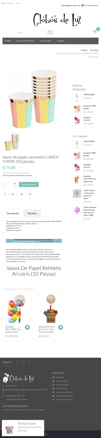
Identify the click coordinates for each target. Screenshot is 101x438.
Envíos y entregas (62, 385)
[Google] (30, 194)
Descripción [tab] (13, 213)
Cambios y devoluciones (64, 399)
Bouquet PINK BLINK (90, 107)
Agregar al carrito (29, 184)
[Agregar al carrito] (27, 327)
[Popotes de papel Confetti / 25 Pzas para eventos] (9, 428)
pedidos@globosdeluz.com (70, 5)
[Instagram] (23, 362)
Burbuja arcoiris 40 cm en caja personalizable (47, 329)
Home (84, 50)
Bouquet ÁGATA (87, 118)
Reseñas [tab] (32, 213)
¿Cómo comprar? (62, 381)
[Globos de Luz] (57, 18)
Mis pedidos (60, 377)
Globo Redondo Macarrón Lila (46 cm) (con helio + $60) (90, 211)
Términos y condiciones (64, 392)
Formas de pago (61, 388)
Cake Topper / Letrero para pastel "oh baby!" (89, 194)
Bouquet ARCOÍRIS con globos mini (13, 329)
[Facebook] (4, 194)
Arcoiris (94, 50)
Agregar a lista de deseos (15, 173)
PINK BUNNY (89, 94)
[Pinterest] (29, 362)
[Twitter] (12, 194)
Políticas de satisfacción (64, 396)
